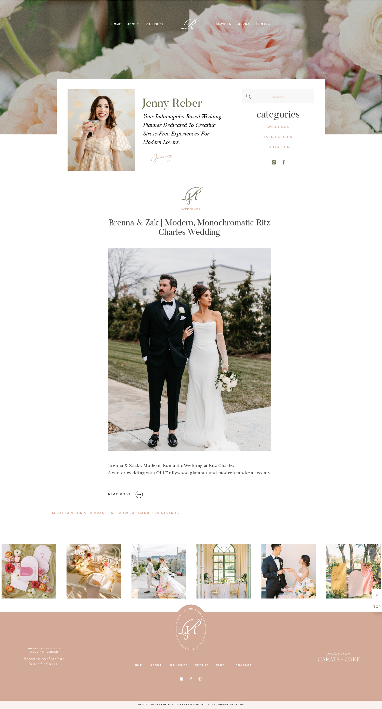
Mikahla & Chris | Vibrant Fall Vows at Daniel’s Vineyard (114, 513)
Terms (239, 704)
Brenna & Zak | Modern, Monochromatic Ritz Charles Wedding (189, 227)
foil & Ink (208, 704)
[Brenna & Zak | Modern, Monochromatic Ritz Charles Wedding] (189, 349)
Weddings (191, 209)
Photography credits (156, 704)
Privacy (224, 704)
